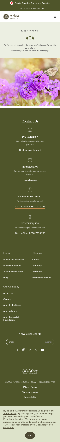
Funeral (35, 259)
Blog (5, 277)
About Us (8, 293)
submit (48, 342)
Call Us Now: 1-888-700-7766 (30, 206)
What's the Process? (13, 259)
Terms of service (30, 392)
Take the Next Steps (13, 271)
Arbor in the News (12, 305)
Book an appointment (30, 150)
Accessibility (30, 397)
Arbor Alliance (10, 311)
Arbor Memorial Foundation (11, 318)
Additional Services (41, 277)
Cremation (37, 271)
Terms (39, 416)
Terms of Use (9, 413)
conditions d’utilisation (28, 421)
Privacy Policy (30, 387)
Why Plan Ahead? (12, 265)
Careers (7, 299)
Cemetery (37, 265)
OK (30, 435)
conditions (8, 427)
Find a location (30, 180)
